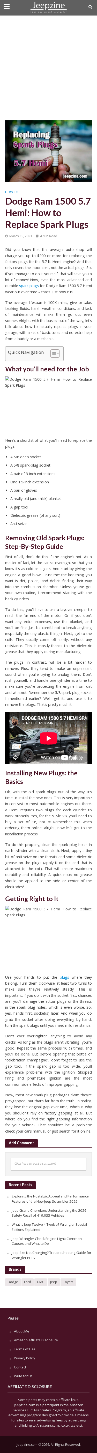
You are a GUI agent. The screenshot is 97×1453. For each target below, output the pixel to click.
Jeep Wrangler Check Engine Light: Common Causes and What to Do (47, 1241)
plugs (64, 977)
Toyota (68, 1282)
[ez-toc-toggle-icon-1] (52, 353)
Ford (27, 1282)
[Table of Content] (54, 353)
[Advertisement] (48, 66)
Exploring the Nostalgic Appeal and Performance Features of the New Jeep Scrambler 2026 (50, 1199)
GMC (40, 1282)
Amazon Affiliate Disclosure (36, 1340)
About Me (21, 1331)
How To (11, 192)
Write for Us (23, 1376)
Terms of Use (24, 1349)
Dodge (13, 1282)
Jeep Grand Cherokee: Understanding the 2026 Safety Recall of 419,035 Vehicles (49, 1213)
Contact (20, 1367)
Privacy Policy (24, 1358)
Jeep (53, 1282)
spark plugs (29, 285)
